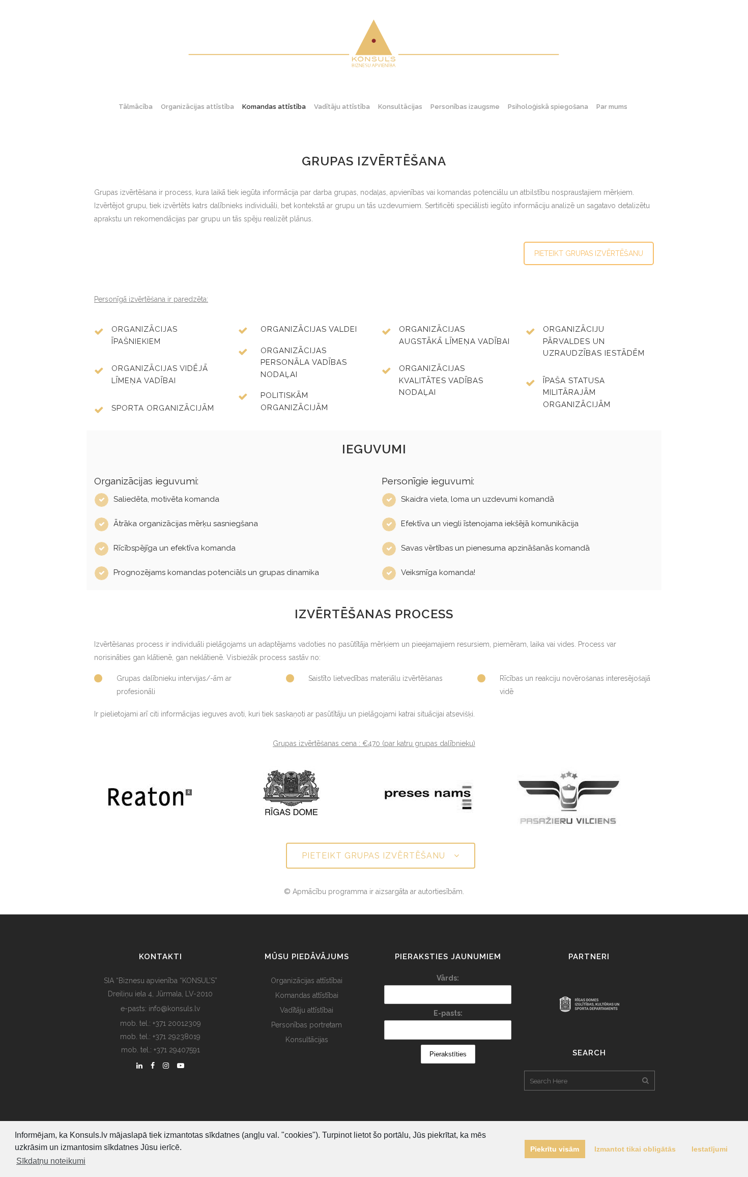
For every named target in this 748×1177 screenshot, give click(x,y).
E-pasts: (448, 1013)
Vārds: (448, 978)
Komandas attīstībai (306, 995)
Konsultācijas (306, 1040)
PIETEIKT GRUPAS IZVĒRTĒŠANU (588, 253)
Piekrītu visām (554, 1149)
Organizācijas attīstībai (306, 981)
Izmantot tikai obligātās (635, 1149)
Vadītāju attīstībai (306, 1010)
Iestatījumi (710, 1149)
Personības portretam (306, 1025)
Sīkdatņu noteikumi (50, 1161)
